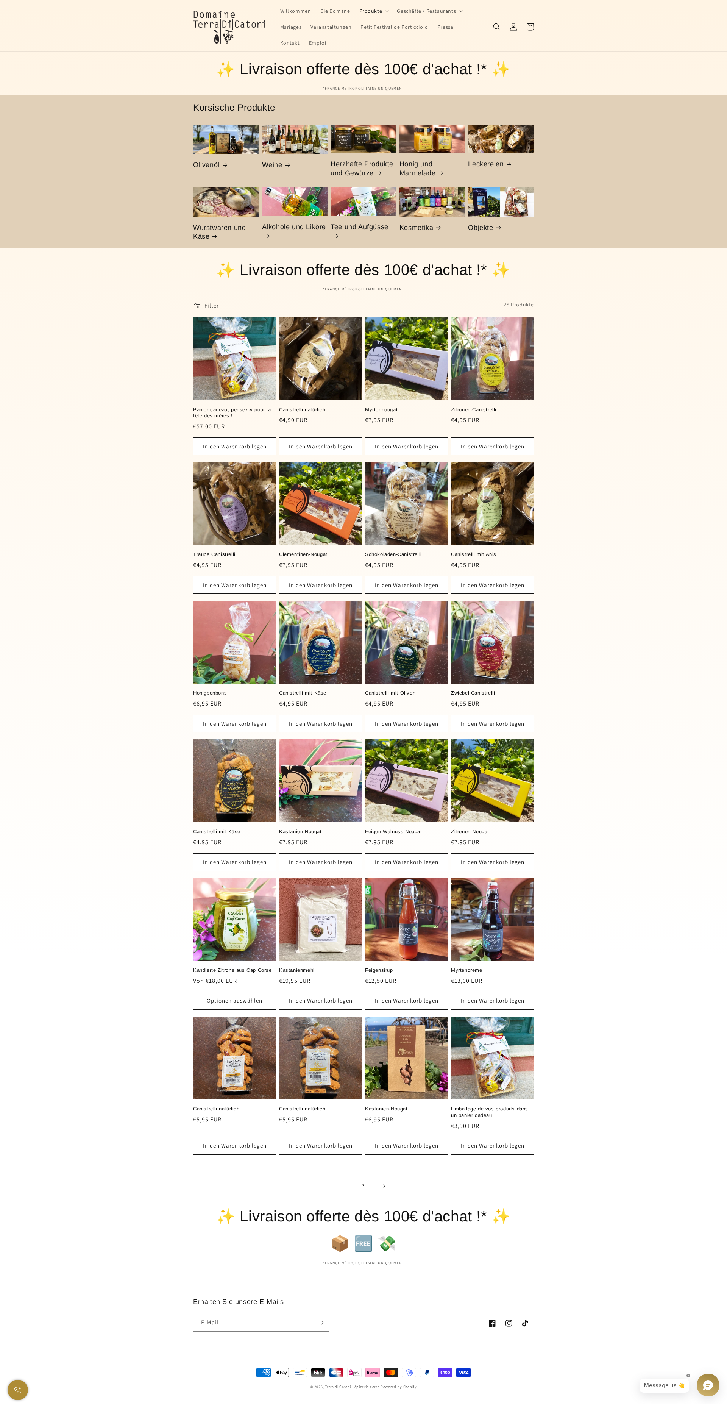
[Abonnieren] (320, 1323)
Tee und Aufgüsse (359, 227)
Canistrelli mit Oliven (390, 693)
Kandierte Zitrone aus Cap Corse (232, 970)
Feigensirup (379, 970)
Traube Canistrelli (214, 554)
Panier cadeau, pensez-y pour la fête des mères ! (232, 413)
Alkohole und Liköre (294, 227)
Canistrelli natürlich (302, 409)
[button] (374, 11)
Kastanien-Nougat (300, 831)
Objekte (480, 227)
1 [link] (343, 1185)
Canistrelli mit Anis (473, 554)
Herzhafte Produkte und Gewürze (362, 168)
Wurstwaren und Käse (219, 232)
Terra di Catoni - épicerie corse (352, 1386)
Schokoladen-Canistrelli (393, 554)
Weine (272, 165)
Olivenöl (206, 165)
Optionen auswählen (234, 1000)
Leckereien (486, 164)
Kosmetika (416, 227)
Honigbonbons (210, 693)
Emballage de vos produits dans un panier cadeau (489, 1112)
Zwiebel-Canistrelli (473, 693)
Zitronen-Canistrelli (473, 409)
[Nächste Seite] (384, 1186)
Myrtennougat (381, 409)
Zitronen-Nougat (470, 831)
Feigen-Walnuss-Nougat (393, 831)
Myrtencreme (466, 970)
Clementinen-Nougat (303, 554)
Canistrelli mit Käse (302, 693)
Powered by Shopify (399, 1386)
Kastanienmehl (297, 970)
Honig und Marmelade (417, 168)
